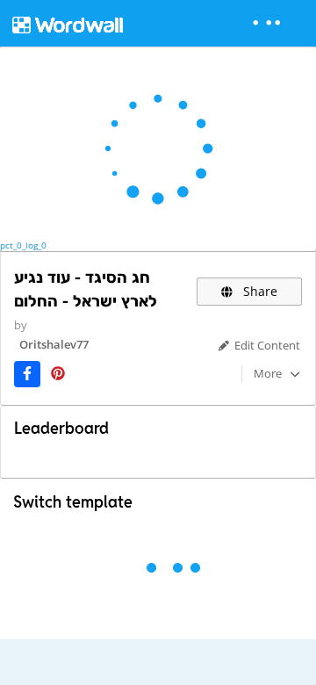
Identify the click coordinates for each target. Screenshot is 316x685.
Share (258, 291)
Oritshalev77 (54, 344)
